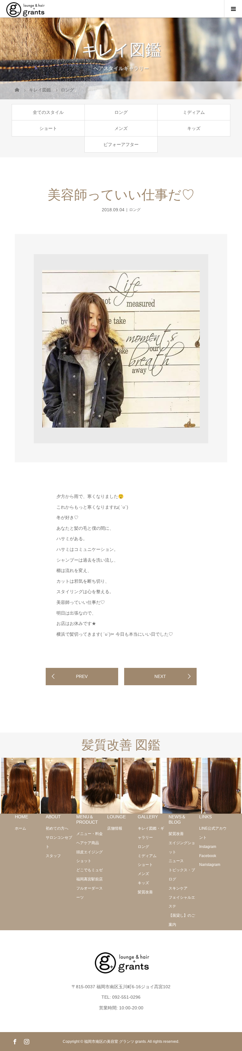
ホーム (20, 828)
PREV (82, 676)
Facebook (207, 856)
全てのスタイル (48, 112)
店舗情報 (114, 828)
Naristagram (209, 864)
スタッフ (53, 856)
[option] (121, 348)
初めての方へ (57, 828)
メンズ (121, 128)
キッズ (193, 128)
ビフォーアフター (121, 144)
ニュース (176, 861)
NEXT (160, 676)
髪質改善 (145, 892)
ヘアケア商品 (87, 843)
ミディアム (194, 112)
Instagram (207, 846)
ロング (121, 112)
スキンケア (178, 888)
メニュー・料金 (89, 834)
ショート (48, 128)
